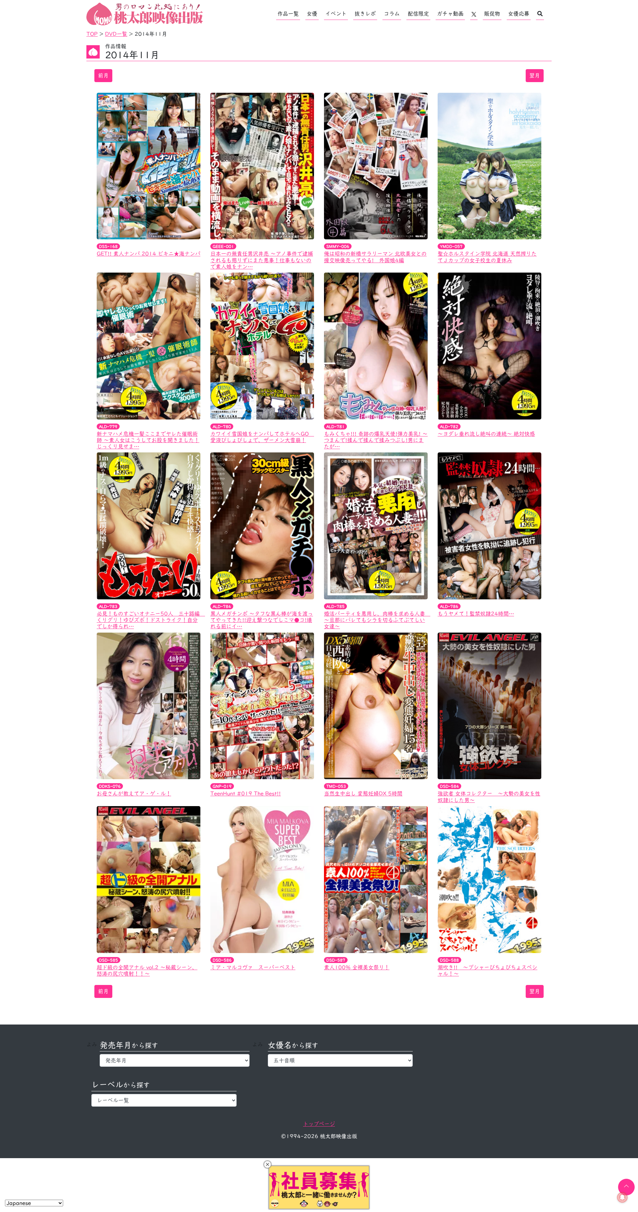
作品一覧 (288, 13)
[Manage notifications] (622, 1197)
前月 (103, 75)
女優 (312, 13)
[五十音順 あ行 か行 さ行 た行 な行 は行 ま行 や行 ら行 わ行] (340, 1060)
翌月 (534, 75)
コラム (392, 13)
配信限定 (418, 13)
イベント (336, 13)
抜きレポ (365, 13)
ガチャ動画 (450, 13)
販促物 (492, 13)
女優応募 (518, 13)
